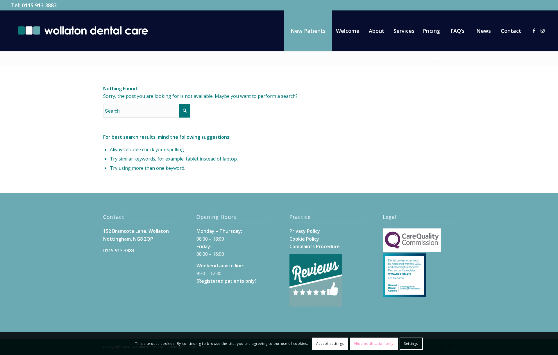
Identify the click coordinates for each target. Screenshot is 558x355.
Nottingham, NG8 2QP (128, 239)
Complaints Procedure (314, 246)
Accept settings (330, 343)
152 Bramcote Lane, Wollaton (136, 231)
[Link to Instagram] (542, 30)
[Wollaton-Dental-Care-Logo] (83, 30)
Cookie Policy (304, 239)
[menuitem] (308, 30)
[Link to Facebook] (534, 30)
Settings (411, 343)
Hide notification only (373, 343)
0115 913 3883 (39, 5)
